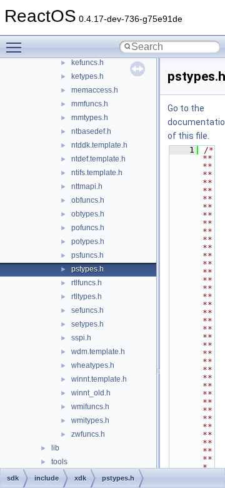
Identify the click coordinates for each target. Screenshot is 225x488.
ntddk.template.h (99, 145)
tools (59, 461)
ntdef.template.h (98, 159)
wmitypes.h (90, 420)
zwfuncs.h (88, 434)
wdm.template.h (98, 351)
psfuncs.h (87, 255)
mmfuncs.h (89, 103)
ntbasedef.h (91, 131)
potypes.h (87, 241)
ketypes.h (87, 76)
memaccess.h (94, 90)
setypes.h (87, 324)
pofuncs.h (87, 227)
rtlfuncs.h (86, 282)
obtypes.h (87, 214)
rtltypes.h (86, 296)
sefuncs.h (87, 310)
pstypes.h (87, 269)
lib (55, 448)
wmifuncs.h (90, 406)
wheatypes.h (92, 365)
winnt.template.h (99, 379)
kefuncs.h (87, 62)
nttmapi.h (86, 186)
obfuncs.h (87, 200)
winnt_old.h (91, 393)
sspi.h (81, 337)
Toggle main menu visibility (16, 47)
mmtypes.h (89, 117)
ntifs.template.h (96, 172)
